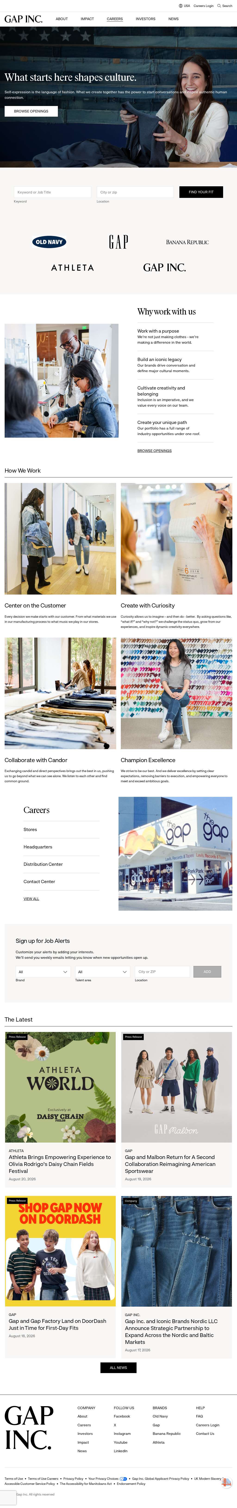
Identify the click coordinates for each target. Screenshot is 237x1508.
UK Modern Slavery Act (210, 1478)
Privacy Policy (73, 1478)
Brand (20, 980)
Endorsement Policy (131, 1484)
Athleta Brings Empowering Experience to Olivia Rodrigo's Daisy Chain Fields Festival (60, 1164)
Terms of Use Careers (43, 1478)
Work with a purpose (168, 336)
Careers (115, 19)
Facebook (122, 1416)
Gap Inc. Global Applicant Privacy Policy (160, 1478)
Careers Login (204, 6)
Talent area (83, 980)
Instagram (122, 1433)
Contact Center (39, 881)
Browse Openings (31, 111)
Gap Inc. (132, 1314)
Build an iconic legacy (166, 365)
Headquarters (38, 847)
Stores (30, 829)
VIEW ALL (31, 899)
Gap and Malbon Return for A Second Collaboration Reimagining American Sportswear (170, 1164)
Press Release (17, 1036)
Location (103, 201)
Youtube (121, 1442)
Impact (87, 19)
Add (207, 971)
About (62, 19)
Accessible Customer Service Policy (30, 1484)
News (173, 19)
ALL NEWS (118, 1367)
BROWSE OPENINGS (154, 451)
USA (184, 6)
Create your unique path (168, 428)
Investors (146, 19)
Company (131, 1200)
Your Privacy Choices (103, 1478)
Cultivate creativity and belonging (165, 396)
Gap (128, 1151)
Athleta (16, 1151)
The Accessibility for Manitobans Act (86, 1484)
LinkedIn (121, 1451)
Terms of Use (14, 1478)
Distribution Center (43, 864)
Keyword (20, 201)
